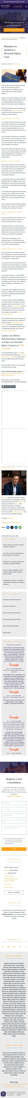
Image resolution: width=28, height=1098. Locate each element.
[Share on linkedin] (16, 527)
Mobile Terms (10, 1095)
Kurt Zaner (4, 497)
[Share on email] (20, 527)
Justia (3, 522)
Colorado (20, 501)
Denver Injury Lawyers (11, 867)
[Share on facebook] (7, 527)
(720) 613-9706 (18, 6)
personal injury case (17, 110)
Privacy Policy (20, 1094)
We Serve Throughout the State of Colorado (14, 1)
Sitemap (18, 1095)
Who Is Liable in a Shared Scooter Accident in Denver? (13, 545)
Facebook (17, 522)
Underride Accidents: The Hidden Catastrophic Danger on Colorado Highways (13, 582)
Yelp (12, 522)
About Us (9, 1084)
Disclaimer (11, 1094)
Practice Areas (17, 1084)
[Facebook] (2, 947)
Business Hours (8, 887)
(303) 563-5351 (11, 873)
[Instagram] (20, 947)
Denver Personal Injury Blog (12, 38)
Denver (17, 503)
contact (20, 352)
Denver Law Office (9, 876)
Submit (14, 849)
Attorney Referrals (11, 1086)
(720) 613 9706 (9, 375)
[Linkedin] (14, 947)
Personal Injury (16, 64)
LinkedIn (8, 522)
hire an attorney (17, 306)
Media (25, 1084)
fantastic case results (18, 511)
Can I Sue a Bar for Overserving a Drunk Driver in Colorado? (13, 554)
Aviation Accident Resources (12, 599)
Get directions (7, 884)
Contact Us (20, 1086)
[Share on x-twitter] (12, 527)
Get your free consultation (14, 30)
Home (3, 38)
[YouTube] (8, 947)
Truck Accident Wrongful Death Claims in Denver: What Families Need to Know (13, 572)
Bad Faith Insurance (9, 606)
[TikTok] (26, 947)
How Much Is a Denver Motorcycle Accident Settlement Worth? (13, 562)
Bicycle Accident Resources (12, 612)
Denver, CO (10, 518)
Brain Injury (7, 632)
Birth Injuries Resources (11, 626)
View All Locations (14, 892)
